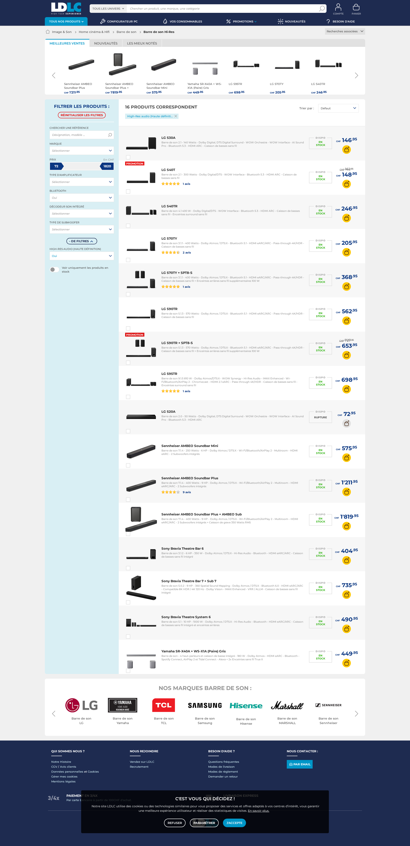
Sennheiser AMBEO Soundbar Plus (189, 478)
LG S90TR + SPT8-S (177, 343)
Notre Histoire (61, 761)
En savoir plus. (258, 811)
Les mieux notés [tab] (142, 43)
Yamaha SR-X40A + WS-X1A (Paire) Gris (193, 651)
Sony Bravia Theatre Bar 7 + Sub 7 (188, 581)
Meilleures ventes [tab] (67, 43)
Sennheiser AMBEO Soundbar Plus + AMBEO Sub (201, 514)
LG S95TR (169, 374)
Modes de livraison (221, 766)
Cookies (93, 771)
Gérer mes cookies (64, 776)
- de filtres (79, 241)
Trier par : (306, 108)
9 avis (186, 492)
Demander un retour (223, 776)
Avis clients (68, 766)
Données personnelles (67, 771)
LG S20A (168, 412)
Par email (301, 764)
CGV (54, 766)
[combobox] (108, 8)
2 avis (186, 252)
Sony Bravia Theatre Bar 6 (182, 548)
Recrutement (139, 766)
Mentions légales (63, 781)
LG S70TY (169, 238)
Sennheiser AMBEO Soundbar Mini (189, 446)
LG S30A (168, 138)
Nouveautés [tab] (105, 43)
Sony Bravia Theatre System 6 (186, 617)
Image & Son (62, 32)
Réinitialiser (82, 115)
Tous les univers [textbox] (106, 8)
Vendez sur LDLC (142, 761)
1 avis (186, 183)
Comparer (135, 157)
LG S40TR (169, 206)
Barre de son (126, 32)
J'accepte (234, 823)
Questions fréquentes (223, 761)
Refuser (175, 823)
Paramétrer (204, 823)
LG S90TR (169, 309)
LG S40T (168, 170)
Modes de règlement (223, 771)
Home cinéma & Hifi (94, 32)
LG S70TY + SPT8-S (176, 273)
